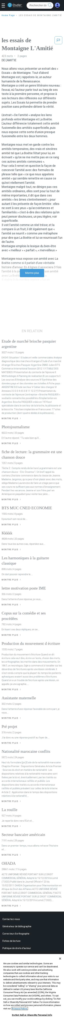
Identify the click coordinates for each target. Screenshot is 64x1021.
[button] (4, 6)
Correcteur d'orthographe (15, 933)
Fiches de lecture (11, 941)
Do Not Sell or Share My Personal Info (32, 1015)
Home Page (8, 15)
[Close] (60, 958)
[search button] (50, 5)
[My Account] (57, 5)
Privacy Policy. (20, 1008)
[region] (32, 987)
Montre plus (32, 273)
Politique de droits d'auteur (16, 948)
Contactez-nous (11, 919)
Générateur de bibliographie (16, 926)
